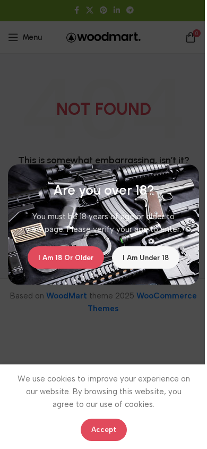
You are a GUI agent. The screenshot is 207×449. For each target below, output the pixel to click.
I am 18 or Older (65, 257)
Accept (103, 430)
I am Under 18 (146, 257)
